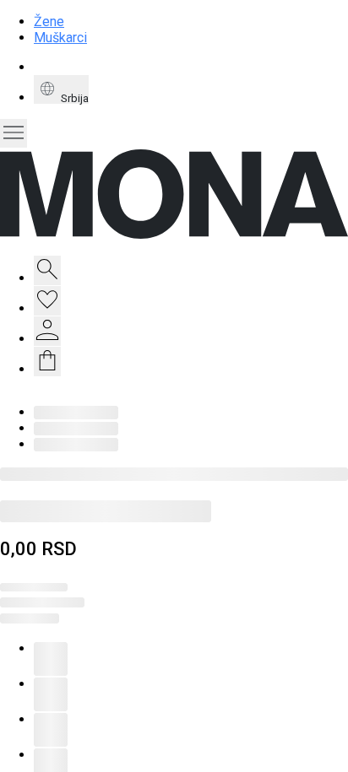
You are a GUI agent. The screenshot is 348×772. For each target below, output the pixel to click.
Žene (49, 21)
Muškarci (60, 38)
